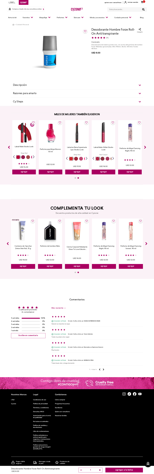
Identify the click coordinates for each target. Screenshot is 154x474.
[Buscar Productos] (143, 9)
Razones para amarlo (24, 93)
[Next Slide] (145, 147)
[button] (18, 157)
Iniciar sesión (133, 2)
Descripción (20, 85)
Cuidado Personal (22, 24)
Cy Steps (18, 102)
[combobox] (127, 9)
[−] (81, 470)
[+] (99, 470)
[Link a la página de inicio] (13, 25)
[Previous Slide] (8, 147)
